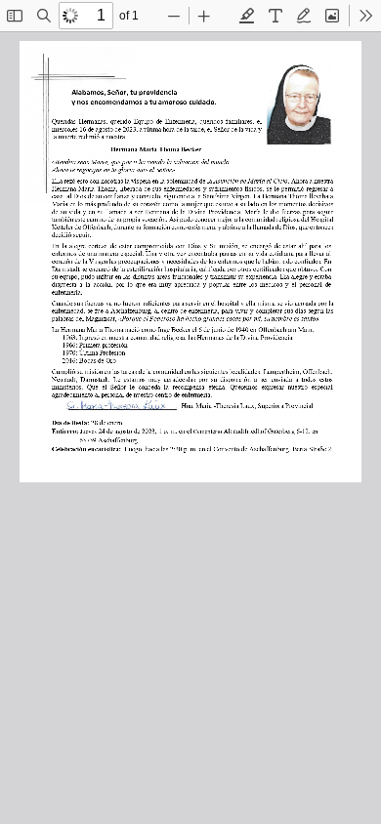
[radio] (247, 15)
